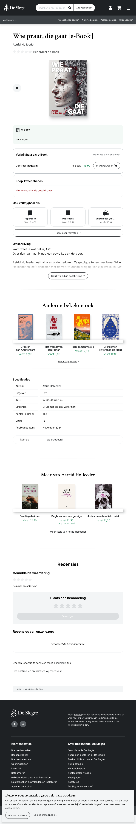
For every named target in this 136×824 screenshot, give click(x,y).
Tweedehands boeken (68, 20)
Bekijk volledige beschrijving (66, 275)
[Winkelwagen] (119, 8)
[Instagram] (23, 724)
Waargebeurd (55, 439)
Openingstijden (19, 763)
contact (78, 714)
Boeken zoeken (20, 754)
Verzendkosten (76, 768)
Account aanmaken (21, 786)
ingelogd (61, 662)
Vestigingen (74, 777)
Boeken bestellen (21, 750)
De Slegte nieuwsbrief (80, 786)
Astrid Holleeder (24, 44)
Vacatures (73, 781)
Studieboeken (126, 20)
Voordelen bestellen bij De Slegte (86, 754)
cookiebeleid (12, 808)
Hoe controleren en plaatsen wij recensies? (37, 670)
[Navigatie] (128, 8)
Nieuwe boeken (90, 20)
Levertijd (16, 768)
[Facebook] (14, 724)
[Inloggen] (110, 8)
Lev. (44, 392)
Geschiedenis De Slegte (81, 750)
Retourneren (18, 772)
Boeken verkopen (21, 759)
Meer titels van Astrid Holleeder (68, 531)
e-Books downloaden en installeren (31, 777)
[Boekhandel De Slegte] (15, 7)
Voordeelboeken (108, 20)
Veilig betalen (75, 763)
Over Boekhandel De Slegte (86, 743)
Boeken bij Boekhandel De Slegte (86, 759)
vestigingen (89, 718)
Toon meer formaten (66, 232)
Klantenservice (21, 743)
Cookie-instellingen (44, 815)
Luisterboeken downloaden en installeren (34, 781)
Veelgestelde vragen (78, 724)
